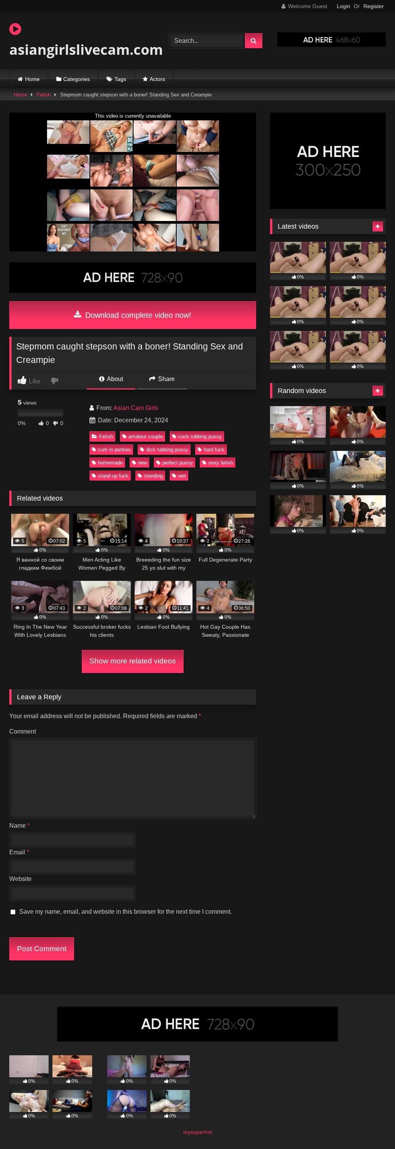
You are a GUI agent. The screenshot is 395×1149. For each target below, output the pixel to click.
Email (19, 852)
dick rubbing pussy (167, 449)
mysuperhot (197, 1132)
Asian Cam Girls (135, 408)
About (114, 379)
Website (20, 879)
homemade (110, 463)
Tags (120, 79)
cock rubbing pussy (200, 436)
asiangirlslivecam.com (78, 49)
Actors (157, 79)
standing (153, 476)
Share (166, 379)
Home (32, 79)
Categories (76, 79)
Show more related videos (132, 661)
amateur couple (145, 436)
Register (373, 6)
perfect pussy (177, 463)
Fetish (44, 95)
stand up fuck (113, 476)
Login (343, 6)
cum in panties (114, 449)
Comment (22, 731)
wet (182, 476)
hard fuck (214, 449)
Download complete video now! (137, 315)
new (142, 463)
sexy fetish (220, 463)
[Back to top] (371, 1126)
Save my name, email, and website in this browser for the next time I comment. (125, 911)
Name (19, 825)
